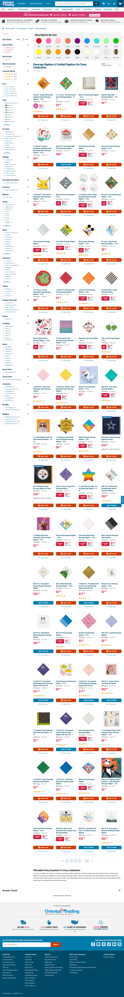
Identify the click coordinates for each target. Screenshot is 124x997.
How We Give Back (50, 959)
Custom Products (108, 957)
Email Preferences (30, 986)
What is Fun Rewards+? (9, 978)
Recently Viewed (10, 890)
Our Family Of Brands (51, 973)
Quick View (44, 120)
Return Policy (29, 967)
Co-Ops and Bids (7, 959)
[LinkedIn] (98, 944)
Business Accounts (8, 962)
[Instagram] (119, 944)
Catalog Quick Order (9, 957)
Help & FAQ (28, 959)
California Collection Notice (77, 962)
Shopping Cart (29, 973)
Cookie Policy (73, 973)
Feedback (122, 500)
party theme (58, 878)
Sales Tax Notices (30, 978)
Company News (49, 975)
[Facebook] (93, 944)
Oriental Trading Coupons (10, 970)
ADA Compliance (30, 983)
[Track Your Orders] (103, 3)
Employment (48, 962)
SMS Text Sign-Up (8, 975)
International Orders (31, 975)
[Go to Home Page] (3, 28)
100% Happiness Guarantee (53, 970)
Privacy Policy (73, 957)
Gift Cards (5, 967)
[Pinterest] (104, 944)
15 (87, 861)
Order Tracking (29, 962)
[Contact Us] (108, 3)
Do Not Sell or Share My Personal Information (82, 967)
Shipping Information (31, 970)
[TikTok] (109, 944)
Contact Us (28, 957)
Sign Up (55, 944)
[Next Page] (91, 861)
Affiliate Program (50, 965)
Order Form (28, 965)
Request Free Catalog (9, 965)
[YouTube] (114, 944)
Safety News (73, 965)
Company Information (51, 957)
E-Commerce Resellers (76, 970)
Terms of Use (73, 959)
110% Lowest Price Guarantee (53, 967)
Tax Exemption (29, 980)
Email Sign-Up (7, 973)
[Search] (96, 3)
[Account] (114, 3)
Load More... (7, 125)
